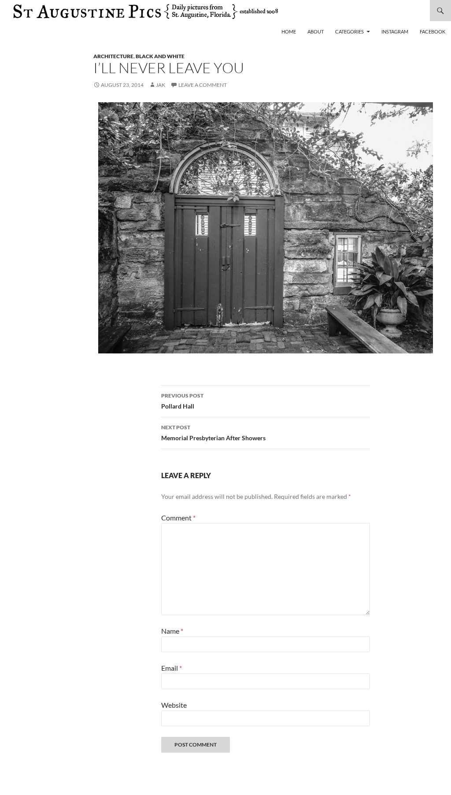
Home (288, 31)
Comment (178, 517)
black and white (160, 56)
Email (171, 668)
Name (172, 631)
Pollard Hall (182, 401)
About (315, 31)
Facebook (432, 31)
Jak (160, 85)
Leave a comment (202, 85)
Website (174, 705)
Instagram (394, 31)
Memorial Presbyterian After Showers (213, 433)
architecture (113, 56)
